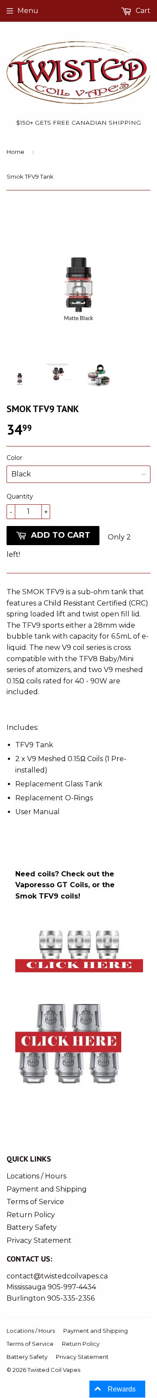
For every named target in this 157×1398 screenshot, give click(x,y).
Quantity (20, 496)
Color (14, 458)
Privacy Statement (39, 1240)
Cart (142, 11)
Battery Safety (32, 1227)
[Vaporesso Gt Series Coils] (79, 985)
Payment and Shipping (47, 1189)
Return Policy (31, 1215)
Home (15, 151)
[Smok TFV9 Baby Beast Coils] (68, 1101)
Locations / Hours (36, 1176)
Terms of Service (35, 1202)
